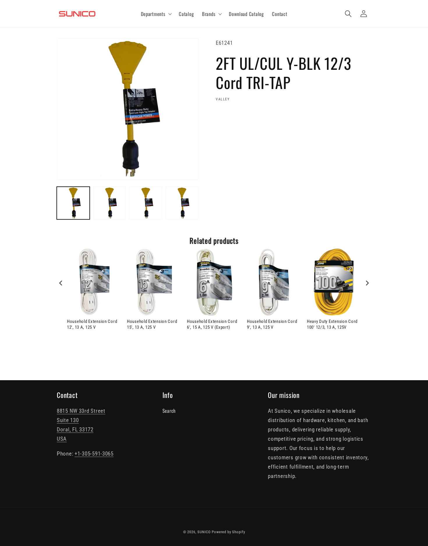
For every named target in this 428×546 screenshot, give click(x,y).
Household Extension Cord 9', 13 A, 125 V (272, 324)
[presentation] (61, 283)
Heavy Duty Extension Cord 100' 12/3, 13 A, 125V (332, 324)
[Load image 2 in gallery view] (109, 203)
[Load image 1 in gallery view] (73, 203)
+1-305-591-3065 (94, 453)
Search (169, 410)
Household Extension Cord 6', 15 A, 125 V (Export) (212, 324)
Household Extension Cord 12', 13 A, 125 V (92, 324)
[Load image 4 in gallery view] (182, 203)
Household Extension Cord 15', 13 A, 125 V (152, 324)
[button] (156, 14)
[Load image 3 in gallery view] (145, 203)
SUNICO (204, 532)
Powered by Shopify (228, 532)
